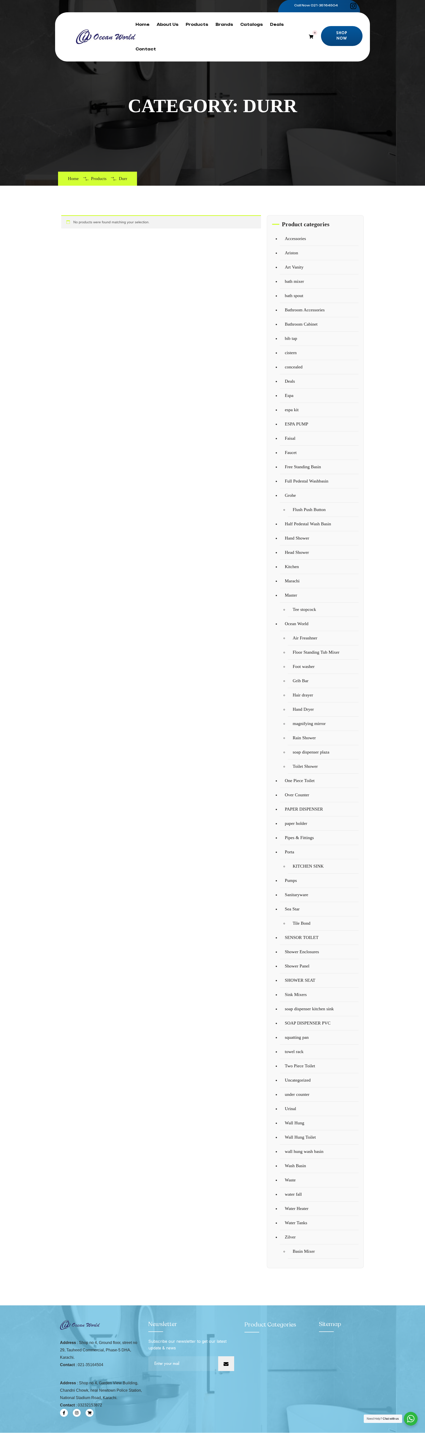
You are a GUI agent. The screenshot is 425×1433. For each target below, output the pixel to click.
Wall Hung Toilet (300, 1137)
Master (291, 595)
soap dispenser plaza (311, 752)
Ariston (291, 252)
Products (197, 24)
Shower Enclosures (302, 951)
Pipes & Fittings (299, 837)
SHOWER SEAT (300, 980)
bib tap (291, 338)
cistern (291, 352)
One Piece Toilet (300, 780)
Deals (277, 24)
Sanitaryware (296, 894)
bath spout (294, 295)
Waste (290, 1179)
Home (143, 24)
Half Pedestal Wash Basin (308, 523)
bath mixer (294, 281)
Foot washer (304, 666)
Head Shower (297, 552)
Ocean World (296, 623)
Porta (289, 851)
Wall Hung (294, 1122)
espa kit (292, 409)
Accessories (295, 238)
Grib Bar (300, 680)
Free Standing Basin (303, 466)
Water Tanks (296, 1222)
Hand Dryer (303, 709)
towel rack (294, 1051)
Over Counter (297, 794)
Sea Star (292, 908)
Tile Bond (301, 923)
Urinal (290, 1108)
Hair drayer (303, 695)
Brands (224, 24)
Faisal (290, 438)
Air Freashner (305, 637)
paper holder (296, 823)
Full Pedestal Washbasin (306, 481)
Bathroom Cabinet (301, 324)
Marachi (292, 580)
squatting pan (297, 1037)
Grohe (290, 495)
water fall (293, 1194)
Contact (146, 49)
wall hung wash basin (304, 1151)
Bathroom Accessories (305, 309)
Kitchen (292, 566)
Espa (289, 395)
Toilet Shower (305, 766)
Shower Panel (297, 966)
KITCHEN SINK (308, 866)
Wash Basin (295, 1165)
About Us (168, 24)
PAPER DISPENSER (304, 809)
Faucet (291, 452)
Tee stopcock (304, 609)
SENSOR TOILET (302, 937)
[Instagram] (77, 1413)
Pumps (291, 880)
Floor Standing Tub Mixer (316, 652)
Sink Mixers (296, 994)
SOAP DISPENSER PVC (308, 1023)
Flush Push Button (309, 509)
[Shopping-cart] (89, 1413)
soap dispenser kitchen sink (309, 1008)
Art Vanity (294, 267)
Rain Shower (304, 737)
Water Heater (296, 1208)
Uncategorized (298, 1080)
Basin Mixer (304, 1251)
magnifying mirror (309, 723)
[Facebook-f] (64, 1413)
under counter (297, 1094)
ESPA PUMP (296, 424)
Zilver (290, 1237)
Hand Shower (297, 538)
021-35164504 (324, 5)
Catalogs (251, 24)
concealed (294, 366)
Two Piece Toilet (300, 1065)
